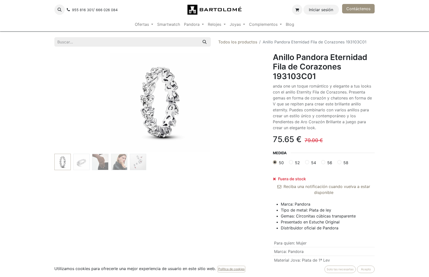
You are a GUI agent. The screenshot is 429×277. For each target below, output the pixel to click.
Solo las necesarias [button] (340, 269)
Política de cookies (231, 269)
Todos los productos (237, 41)
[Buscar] (204, 42)
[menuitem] (144, 24)
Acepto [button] (366, 269)
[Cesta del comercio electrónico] (297, 9)
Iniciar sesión (321, 9)
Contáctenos (358, 8)
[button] (59, 9)
